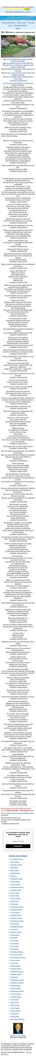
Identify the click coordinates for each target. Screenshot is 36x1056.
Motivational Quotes (17, 952)
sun (11, 77)
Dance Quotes (15, 893)
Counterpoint (24, 59)
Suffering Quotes (16, 997)
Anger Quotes (15, 870)
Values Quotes (15, 1005)
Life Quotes (14, 938)
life (21, 12)
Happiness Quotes (16, 918)
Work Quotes (15, 1013)
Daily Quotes (21, 22)
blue (20, 79)
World (23, 61)
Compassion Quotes (17, 887)
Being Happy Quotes (17, 921)
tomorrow (21, 75)
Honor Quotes (15, 924)
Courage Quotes (16, 890)
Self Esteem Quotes (17, 983)
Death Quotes (15, 895)
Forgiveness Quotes (17, 907)
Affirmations (14, 867)
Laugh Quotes (15, 935)
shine (20, 77)
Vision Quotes (15, 1008)
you (7, 63)
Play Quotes (14, 963)
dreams (29, 73)
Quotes (26, 813)
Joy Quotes (14, 929)
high (24, 65)
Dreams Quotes (16, 898)
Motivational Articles (20, 25)
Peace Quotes (15, 960)
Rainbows (9, 83)
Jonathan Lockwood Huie (18, 80)
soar (10, 65)
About (18, 28)
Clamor (13, 61)
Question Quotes (16, 968)
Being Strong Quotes (17, 991)
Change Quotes (15, 884)
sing (14, 69)
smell (13, 73)
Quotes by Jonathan (18, 856)
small (31, 83)
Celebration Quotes (17, 879)
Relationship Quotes (17, 971)
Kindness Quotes (16, 932)
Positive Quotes (16, 966)
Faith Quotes (15, 901)
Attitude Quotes (15, 873)
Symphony (29, 69)
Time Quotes (15, 999)
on (13, 65)
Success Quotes (16, 994)
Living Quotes (15, 943)
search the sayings (16, 813)
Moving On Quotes (16, 954)
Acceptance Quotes (17, 859)
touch (21, 73)
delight (11, 63)
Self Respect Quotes (17, 980)
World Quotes (15, 1016)
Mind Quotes (15, 949)
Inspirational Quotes (17, 926)
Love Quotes (15, 946)
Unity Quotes (15, 1002)
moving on (27, 12)
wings (21, 65)
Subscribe (18, 846)
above (29, 65)
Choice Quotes (15, 881)
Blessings (14, 876)
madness (14, 67)
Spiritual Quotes (16, 985)
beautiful (14, 75)
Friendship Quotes (16, 909)
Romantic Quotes (16, 974)
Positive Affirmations (8, 22)
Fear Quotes (14, 904)
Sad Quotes (14, 977)
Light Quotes (15, 940)
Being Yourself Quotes (18, 1019)
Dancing (19, 63)
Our (4, 83)
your (8, 59)
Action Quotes (15, 862)
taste (9, 73)
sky (30, 77)
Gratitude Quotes (16, 915)
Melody (18, 69)
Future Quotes (15, 912)
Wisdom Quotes (16, 1011)
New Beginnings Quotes (18, 957)
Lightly (24, 63)
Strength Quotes (16, 988)
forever (16, 79)
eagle (16, 65)
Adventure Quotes (16, 865)
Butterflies (20, 83)
